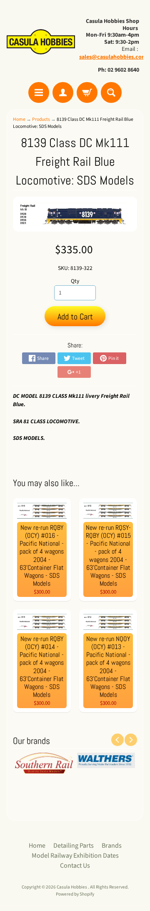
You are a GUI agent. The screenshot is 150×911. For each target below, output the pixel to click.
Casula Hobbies (72, 887)
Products (41, 119)
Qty (75, 281)
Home (19, 119)
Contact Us (75, 865)
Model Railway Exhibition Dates (75, 855)
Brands (112, 845)
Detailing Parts (73, 845)
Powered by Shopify (75, 894)
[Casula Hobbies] (41, 42)
